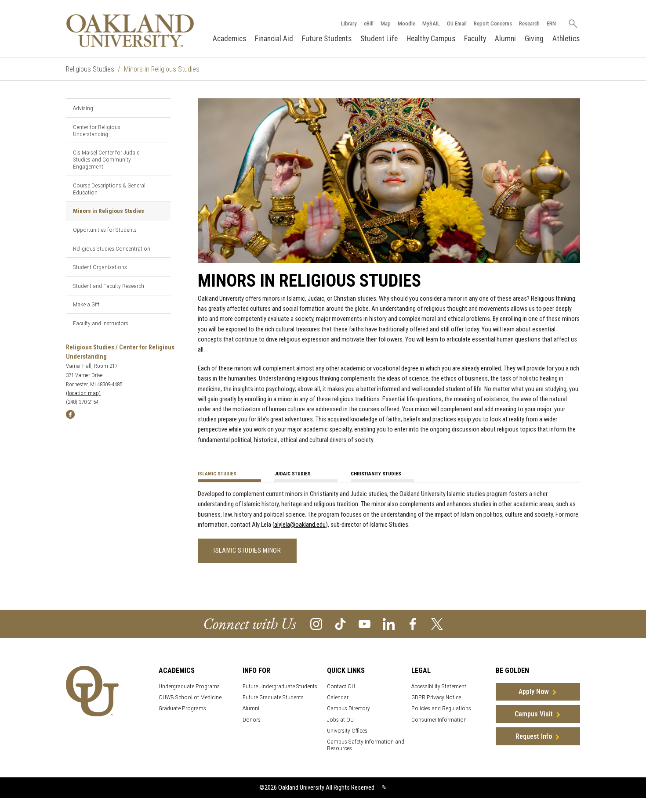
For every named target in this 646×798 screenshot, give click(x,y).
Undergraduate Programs (189, 686)
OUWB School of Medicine (190, 697)
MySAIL (431, 23)
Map (386, 23)
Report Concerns (493, 23)
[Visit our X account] (437, 623)
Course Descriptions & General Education (109, 189)
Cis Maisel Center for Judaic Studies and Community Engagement (106, 159)
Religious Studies (90, 69)
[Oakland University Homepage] (130, 30)
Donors (252, 719)
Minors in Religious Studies (108, 210)
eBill (369, 23)
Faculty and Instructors (100, 323)
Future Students (327, 38)
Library (349, 23)
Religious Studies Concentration (111, 248)
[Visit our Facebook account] (413, 623)
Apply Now (534, 691)
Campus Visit (534, 714)
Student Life (379, 38)
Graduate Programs (182, 708)
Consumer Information (439, 719)
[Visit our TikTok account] (340, 623)
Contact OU (341, 686)
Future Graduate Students (273, 697)
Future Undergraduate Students (280, 686)
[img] (70, 414)
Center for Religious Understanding (96, 130)
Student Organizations (100, 266)
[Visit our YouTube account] (364, 623)
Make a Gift (86, 304)
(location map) (83, 393)
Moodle (406, 23)
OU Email (457, 23)
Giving (534, 38)
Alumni (505, 38)
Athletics (566, 38)
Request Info (533, 736)
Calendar (337, 697)
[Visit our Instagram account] (316, 623)
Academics (229, 38)
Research (529, 23)
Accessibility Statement (438, 686)
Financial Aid (274, 38)
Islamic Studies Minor (247, 550)
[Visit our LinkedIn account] (389, 623)
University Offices (347, 730)
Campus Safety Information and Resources (365, 744)
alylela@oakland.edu (300, 524)
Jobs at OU (340, 719)
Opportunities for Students (105, 229)
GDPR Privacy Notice (436, 697)
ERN (551, 23)
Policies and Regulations (441, 708)
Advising (83, 107)
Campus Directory (348, 708)
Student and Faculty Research (108, 285)
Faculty (475, 38)
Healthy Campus (430, 38)
